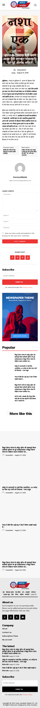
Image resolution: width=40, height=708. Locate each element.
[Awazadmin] (20, 168)
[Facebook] (12, 257)
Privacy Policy (27, 287)
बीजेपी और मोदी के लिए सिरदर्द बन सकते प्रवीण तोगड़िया (9, 151)
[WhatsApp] (27, 257)
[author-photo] (3, 455)
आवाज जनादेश (16, 51)
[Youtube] (22, 617)
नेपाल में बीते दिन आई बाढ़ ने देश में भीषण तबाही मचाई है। (19, 526)
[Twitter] (17, 257)
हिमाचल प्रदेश (5, 656)
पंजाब (26, 51)
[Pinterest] (22, 257)
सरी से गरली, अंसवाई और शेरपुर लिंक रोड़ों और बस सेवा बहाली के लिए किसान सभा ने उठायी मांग (25, 398)
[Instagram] (10, 617)
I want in (19, 282)
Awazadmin (21, 70)
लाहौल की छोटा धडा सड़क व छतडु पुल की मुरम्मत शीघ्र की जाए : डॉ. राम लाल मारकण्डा (29, 152)
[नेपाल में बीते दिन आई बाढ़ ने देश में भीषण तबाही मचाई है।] (7, 378)
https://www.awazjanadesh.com (20, 180)
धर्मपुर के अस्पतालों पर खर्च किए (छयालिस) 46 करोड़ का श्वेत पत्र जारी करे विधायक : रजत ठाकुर (26, 368)
